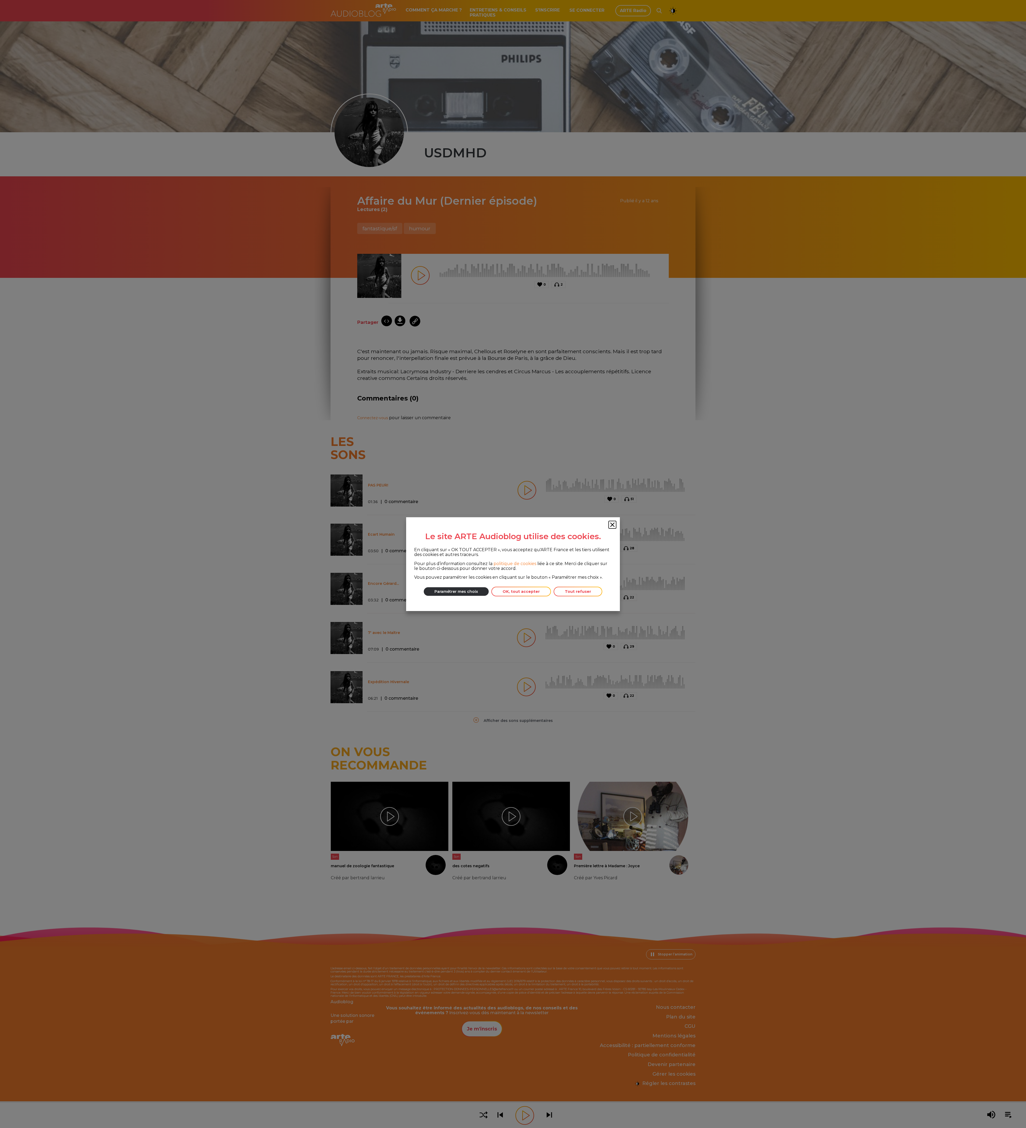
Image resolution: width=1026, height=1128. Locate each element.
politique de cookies (514, 563)
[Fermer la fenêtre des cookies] (612, 524)
